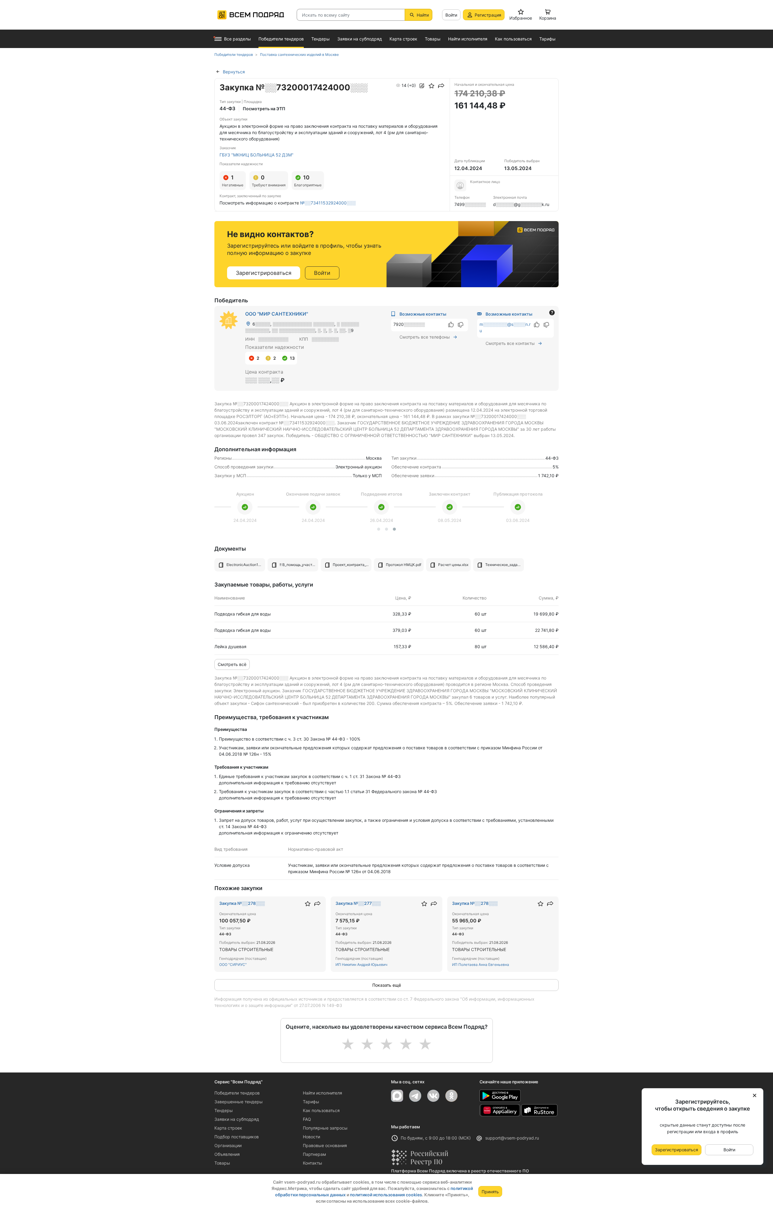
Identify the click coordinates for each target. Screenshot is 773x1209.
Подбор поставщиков (236, 1136)
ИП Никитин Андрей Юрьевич (361, 964)
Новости (311, 1136)
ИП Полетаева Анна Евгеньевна (480, 964)
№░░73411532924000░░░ (328, 202)
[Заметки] (421, 85)
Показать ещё (386, 985)
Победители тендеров (237, 1092)
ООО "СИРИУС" (233, 964)
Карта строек (228, 1127)
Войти (451, 15)
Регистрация (488, 15)
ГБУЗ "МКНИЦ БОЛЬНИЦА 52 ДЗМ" (256, 154)
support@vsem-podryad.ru (512, 1137)
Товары (222, 1163)
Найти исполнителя (322, 1092)
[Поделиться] (441, 85)
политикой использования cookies (386, 1194)
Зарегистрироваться (263, 273)
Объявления (227, 1154)
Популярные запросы (325, 1127)
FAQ (307, 1119)
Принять (490, 1191)
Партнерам (314, 1154)
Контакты (312, 1163)
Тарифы (311, 1101)
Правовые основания (325, 1145)
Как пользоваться (321, 1110)
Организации (228, 1145)
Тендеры (223, 1110)
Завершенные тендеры (238, 1101)
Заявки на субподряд (236, 1119)
